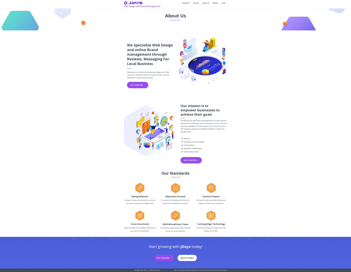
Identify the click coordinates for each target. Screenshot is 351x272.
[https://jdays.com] (133, 3)
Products (186, 3)
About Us (206, 3)
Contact (196, 3)
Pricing (215, 3)
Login (223, 3)
